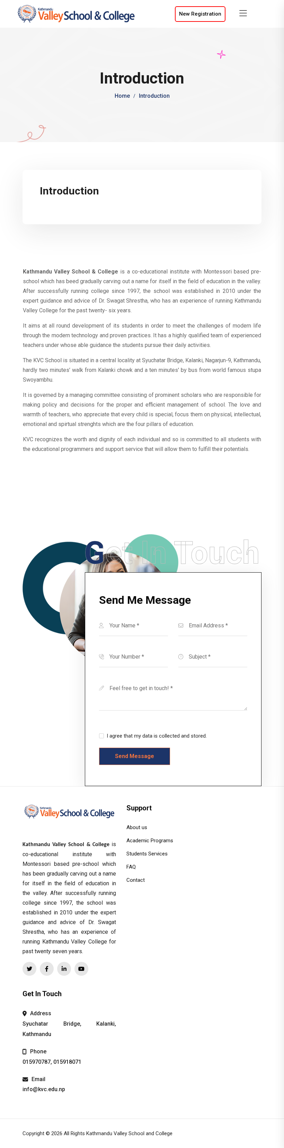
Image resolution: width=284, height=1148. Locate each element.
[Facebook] (47, 969)
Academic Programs (149, 840)
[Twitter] (29, 969)
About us (136, 827)
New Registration (200, 14)
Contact (135, 880)
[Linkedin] (64, 969)
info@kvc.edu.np (44, 1089)
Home (122, 96)
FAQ (131, 867)
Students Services (147, 854)
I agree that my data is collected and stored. (157, 736)
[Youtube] (81, 969)
